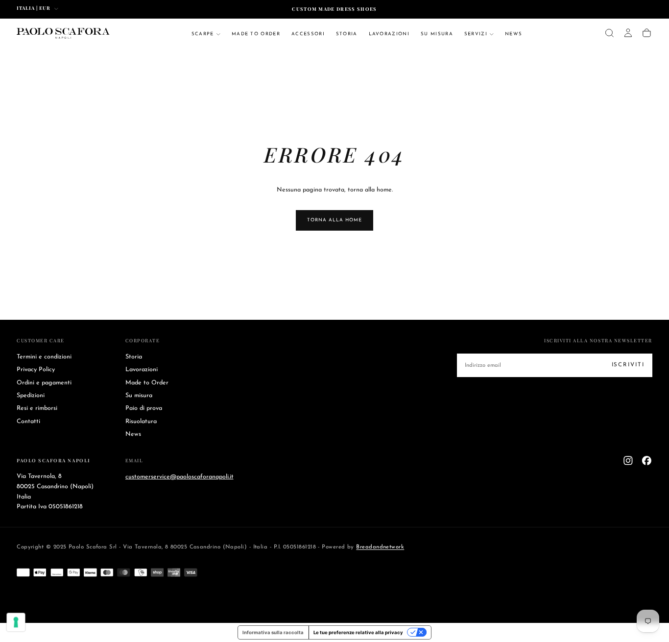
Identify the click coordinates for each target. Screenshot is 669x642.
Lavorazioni (389, 34)
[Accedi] (628, 33)
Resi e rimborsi (37, 408)
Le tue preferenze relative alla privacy (358, 632)
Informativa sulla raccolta (273, 632)
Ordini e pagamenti (44, 383)
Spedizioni (31, 396)
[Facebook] (646, 460)
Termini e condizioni (44, 357)
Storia (347, 34)
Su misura (437, 34)
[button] (609, 33)
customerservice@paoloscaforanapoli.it (179, 476)
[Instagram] (628, 460)
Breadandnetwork (380, 547)
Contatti (28, 422)
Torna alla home (334, 220)
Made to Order (256, 34)
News (513, 34)
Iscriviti (628, 365)
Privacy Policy (36, 370)
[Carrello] (646, 33)
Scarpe (202, 34)
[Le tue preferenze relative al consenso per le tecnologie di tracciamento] (16, 622)
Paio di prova (143, 408)
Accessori (308, 34)
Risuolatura (141, 422)
